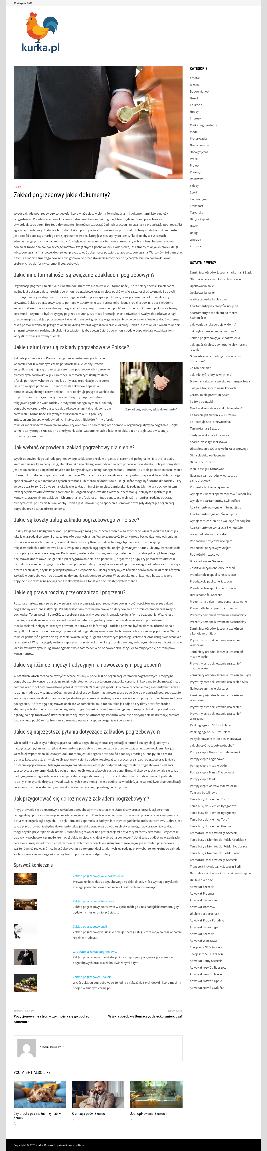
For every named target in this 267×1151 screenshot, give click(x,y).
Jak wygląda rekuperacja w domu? (213, 324)
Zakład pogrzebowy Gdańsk (92, 977)
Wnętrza (195, 239)
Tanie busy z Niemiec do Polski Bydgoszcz (218, 846)
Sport (193, 192)
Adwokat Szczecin (202, 887)
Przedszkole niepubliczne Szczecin (213, 574)
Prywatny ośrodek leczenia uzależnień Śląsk (219, 682)
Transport (196, 206)
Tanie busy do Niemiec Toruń (209, 799)
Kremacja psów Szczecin (89, 1113)
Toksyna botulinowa (203, 792)
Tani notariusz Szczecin (205, 428)
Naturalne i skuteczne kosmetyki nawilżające (220, 873)
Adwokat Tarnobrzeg (204, 900)
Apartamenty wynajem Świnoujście (213, 514)
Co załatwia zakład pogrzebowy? (95, 951)
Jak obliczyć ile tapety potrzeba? (212, 745)
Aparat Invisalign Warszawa (208, 442)
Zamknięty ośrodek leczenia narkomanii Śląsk (221, 272)
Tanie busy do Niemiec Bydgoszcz (213, 806)
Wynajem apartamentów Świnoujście (215, 500)
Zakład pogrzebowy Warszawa (93, 901)
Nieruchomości (200, 145)
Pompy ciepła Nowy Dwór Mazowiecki (215, 752)
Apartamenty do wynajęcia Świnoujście (216, 527)
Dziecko (195, 98)
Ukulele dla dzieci (201, 880)
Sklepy (194, 185)
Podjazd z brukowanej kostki (209, 487)
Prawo (194, 165)
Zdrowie (195, 246)
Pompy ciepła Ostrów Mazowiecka (213, 786)
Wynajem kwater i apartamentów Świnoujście (221, 494)
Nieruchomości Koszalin (206, 595)
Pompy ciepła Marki (203, 779)
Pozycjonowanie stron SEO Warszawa (215, 739)
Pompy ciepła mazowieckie (208, 765)
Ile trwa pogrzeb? (201, 401)
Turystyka (196, 212)
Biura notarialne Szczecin (207, 561)
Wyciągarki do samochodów (209, 534)
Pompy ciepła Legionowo (207, 759)
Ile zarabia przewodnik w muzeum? (213, 415)
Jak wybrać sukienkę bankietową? (213, 331)
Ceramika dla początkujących (209, 395)
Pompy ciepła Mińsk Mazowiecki (212, 772)
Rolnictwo (197, 179)
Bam (81, 1145)
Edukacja (196, 105)
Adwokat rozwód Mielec (206, 974)
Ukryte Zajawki (200, 219)
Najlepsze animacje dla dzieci (209, 688)
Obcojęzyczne (199, 152)
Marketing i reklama (203, 125)
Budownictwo (199, 91)
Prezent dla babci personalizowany (213, 608)
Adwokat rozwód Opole (206, 981)
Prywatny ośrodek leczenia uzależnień (215, 707)
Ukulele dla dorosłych (204, 913)
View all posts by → (52, 1046)
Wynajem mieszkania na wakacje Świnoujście (220, 521)
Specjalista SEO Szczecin (206, 954)
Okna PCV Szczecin (202, 462)
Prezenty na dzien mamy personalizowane (218, 601)
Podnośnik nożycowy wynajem (210, 548)
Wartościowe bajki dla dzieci (209, 299)
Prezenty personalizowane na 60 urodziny (218, 615)
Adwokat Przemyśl (202, 893)
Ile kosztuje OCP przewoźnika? (210, 422)
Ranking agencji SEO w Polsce (210, 725)
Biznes (194, 85)
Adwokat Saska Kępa (204, 927)
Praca (194, 159)
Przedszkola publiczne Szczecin (211, 581)
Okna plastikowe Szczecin (207, 455)
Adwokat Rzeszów (202, 907)
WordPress (65, 1145)
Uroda (194, 226)
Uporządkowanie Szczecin (148, 1113)
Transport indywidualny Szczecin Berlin (216, 866)
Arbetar (195, 78)
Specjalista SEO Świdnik (206, 947)
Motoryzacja (198, 138)
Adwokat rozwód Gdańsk (207, 988)
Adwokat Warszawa (203, 940)
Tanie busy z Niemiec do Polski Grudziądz (218, 839)
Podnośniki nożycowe (204, 554)
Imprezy (195, 118)
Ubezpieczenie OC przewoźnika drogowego (219, 448)
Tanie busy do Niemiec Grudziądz (212, 826)
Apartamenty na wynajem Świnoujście (215, 507)
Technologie (198, 199)
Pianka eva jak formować (207, 469)
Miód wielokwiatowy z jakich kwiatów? (216, 408)
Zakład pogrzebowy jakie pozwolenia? (98, 876)
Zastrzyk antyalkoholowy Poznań (212, 568)
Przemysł (196, 172)
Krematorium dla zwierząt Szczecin (214, 833)
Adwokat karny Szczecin (206, 961)
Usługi (18, 187)
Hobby (194, 111)
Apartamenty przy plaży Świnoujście (214, 306)
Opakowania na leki (203, 286)
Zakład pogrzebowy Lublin (90, 926)
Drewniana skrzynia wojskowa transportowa (220, 381)
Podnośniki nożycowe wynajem (211, 541)
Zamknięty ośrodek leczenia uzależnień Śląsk (220, 675)
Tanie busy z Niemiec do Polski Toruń (215, 853)
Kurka (39, 1145)
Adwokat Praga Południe (207, 920)
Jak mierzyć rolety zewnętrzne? (211, 374)
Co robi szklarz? (200, 368)
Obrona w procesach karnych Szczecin (215, 279)
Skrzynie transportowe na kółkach (213, 388)
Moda (194, 132)
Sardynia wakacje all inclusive (209, 435)
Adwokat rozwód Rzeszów (208, 967)
